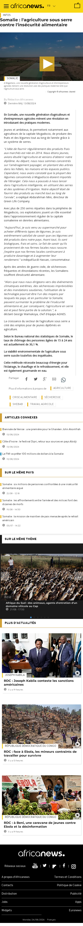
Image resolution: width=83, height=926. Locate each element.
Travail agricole (42, 404)
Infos (7, 15)
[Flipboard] (54, 866)
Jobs (5, 902)
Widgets (7, 910)
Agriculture (62, 388)
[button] (47, 64)
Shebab (18, 404)
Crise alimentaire (25, 397)
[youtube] (35, 866)
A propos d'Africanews (16, 877)
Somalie (12, 78)
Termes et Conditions (67, 877)
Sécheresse (52, 397)
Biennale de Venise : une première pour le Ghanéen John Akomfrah (41, 429)
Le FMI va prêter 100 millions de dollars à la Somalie (33, 454)
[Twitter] (45, 866)
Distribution (9, 893)
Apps (78, 902)
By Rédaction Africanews (18, 99)
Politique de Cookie (69, 885)
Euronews (75, 910)
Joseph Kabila (15, 675)
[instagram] (74, 866)
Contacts (7, 885)
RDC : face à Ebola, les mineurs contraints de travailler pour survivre (40, 753)
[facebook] (64, 866)
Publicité (75, 893)
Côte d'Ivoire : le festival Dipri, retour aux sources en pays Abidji (39, 441)
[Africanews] (27, 6)
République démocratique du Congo (30, 746)
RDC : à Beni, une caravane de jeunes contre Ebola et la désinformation (40, 824)
